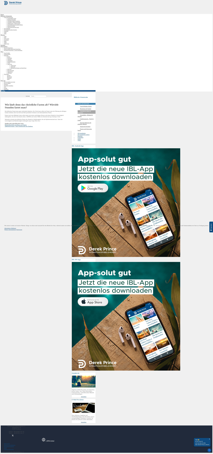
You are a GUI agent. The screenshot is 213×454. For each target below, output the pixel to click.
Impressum (19, 229)
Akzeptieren (7, 228)
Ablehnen (13, 228)
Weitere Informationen (10, 229)
